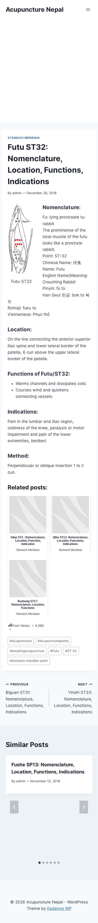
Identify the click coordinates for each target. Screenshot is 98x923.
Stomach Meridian (24, 138)
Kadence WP (59, 908)
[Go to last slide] (14, 807)
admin (17, 193)
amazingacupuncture (27, 651)
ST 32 (71, 651)
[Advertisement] (49, 70)
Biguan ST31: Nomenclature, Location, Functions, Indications (25, 698)
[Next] (83, 807)
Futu (54, 651)
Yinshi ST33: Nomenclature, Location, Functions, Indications (73, 698)
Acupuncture (21, 641)
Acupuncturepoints (53, 641)
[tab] (39, 862)
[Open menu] (87, 9)
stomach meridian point (29, 661)
